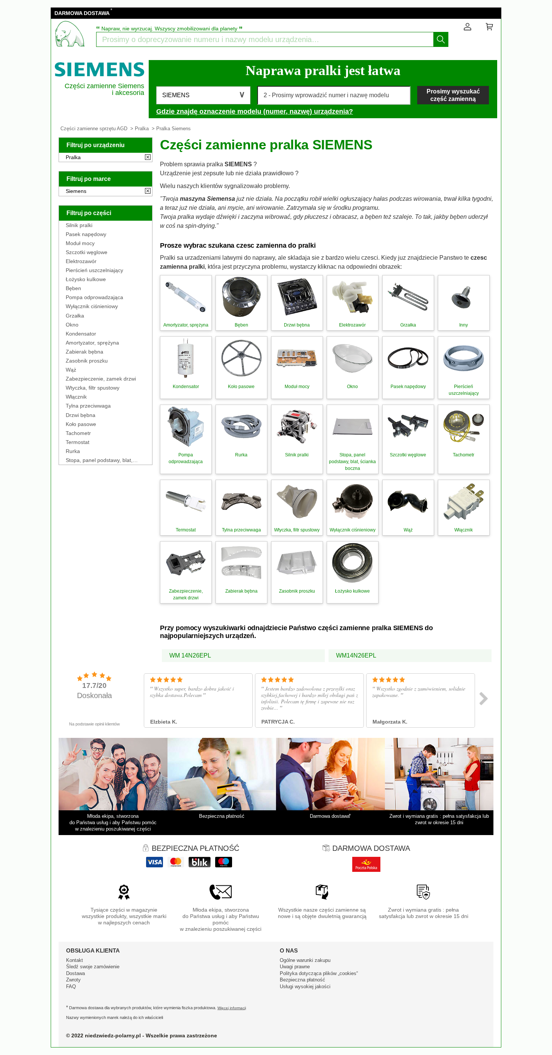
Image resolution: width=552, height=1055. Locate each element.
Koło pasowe (81, 424)
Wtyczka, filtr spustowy (92, 388)
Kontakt (74, 960)
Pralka (142, 128)
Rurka (73, 451)
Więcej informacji (231, 1008)
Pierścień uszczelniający (94, 270)
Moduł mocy (80, 243)
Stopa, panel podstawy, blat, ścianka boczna (99, 460)
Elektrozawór (81, 261)
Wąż (71, 370)
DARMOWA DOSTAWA (82, 13)
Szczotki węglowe (86, 252)
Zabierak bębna (84, 352)
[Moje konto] (467, 28)
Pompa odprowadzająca (94, 297)
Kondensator (81, 334)
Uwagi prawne (295, 966)
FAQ (71, 986)
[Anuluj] (148, 157)
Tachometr (78, 433)
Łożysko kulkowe (86, 279)
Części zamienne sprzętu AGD (93, 128)
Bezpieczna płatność (302, 980)
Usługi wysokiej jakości (305, 986)
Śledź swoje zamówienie (92, 966)
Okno (72, 325)
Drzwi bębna (80, 415)
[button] (203, 95)
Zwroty (73, 980)
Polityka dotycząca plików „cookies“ (319, 973)
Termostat (77, 442)
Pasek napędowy (86, 234)
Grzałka (75, 316)
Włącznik (76, 397)
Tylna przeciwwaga (88, 406)
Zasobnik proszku (87, 361)
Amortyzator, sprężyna (92, 343)
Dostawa (75, 973)
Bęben (73, 288)
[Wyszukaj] (440, 39)
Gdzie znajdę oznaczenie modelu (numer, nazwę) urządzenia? (254, 111)
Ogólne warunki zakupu (305, 960)
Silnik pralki (79, 225)
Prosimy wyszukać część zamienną (453, 95)
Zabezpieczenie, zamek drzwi (101, 379)
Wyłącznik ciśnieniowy (92, 306)
